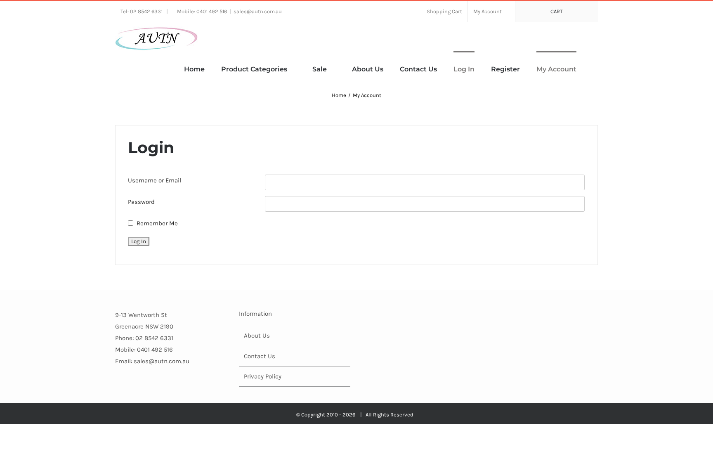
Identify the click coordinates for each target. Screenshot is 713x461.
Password (141, 202)
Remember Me (157, 223)
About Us (257, 335)
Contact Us (259, 356)
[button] (595, 68)
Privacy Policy (262, 376)
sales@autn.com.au (258, 11)
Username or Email (154, 180)
